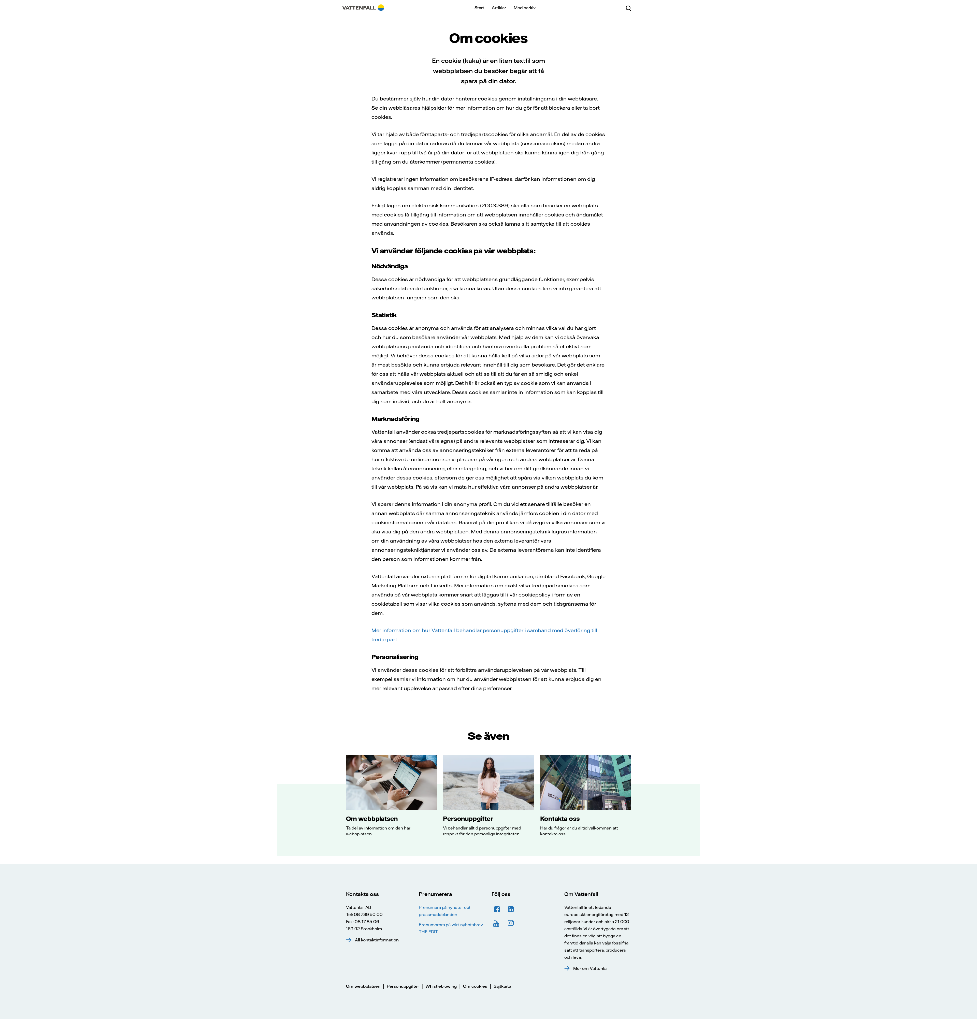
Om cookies (475, 986)
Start (479, 7)
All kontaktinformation (377, 939)
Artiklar (499, 7)
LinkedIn (510, 909)
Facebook (497, 909)
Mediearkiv (525, 7)
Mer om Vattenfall (591, 968)
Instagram (510, 923)
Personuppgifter (468, 818)
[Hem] (363, 7)
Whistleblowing (441, 986)
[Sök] (628, 7)
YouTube (497, 923)
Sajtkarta (502, 986)
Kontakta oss (560, 818)
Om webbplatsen (372, 818)
